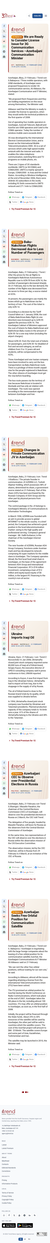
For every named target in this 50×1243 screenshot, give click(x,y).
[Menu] (45, 15)
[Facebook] (9, 1215)
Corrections (6, 1171)
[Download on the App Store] (9, 1225)
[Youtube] (19, 1215)
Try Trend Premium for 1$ (23, 209)
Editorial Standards (9, 1168)
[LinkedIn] (29, 1215)
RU (29, 1239)
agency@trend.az (7, 1133)
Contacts (5, 1164)
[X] (14, 1215)
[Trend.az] (9, 16)
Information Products (9, 1184)
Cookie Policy (6, 1203)
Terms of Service (8, 1193)
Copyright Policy (8, 1200)
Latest (4, 1145)
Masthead (5, 1161)
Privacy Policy (7, 1196)
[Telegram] (24, 1215)
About (4, 1157)
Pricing (4, 1180)
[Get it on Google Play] (25, 1225)
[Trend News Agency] (8, 1112)
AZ (25, 1239)
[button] (4, 26)
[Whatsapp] (4, 1215)
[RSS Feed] (35, 1215)
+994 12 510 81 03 (8, 1131)
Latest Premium (7, 1148)
